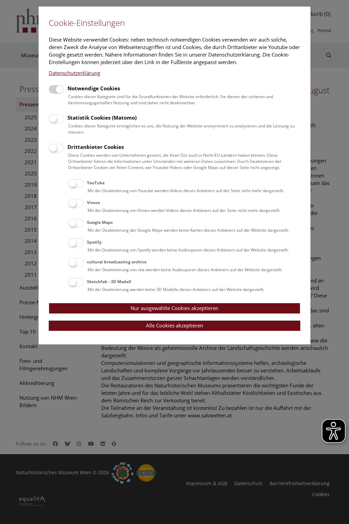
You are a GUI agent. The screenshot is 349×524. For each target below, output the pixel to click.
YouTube (96, 183)
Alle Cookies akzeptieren (174, 325)
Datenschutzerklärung (74, 73)
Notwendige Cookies (93, 88)
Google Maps (100, 222)
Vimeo (93, 202)
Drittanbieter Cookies (95, 146)
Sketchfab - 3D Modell (109, 281)
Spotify (94, 242)
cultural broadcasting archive (117, 262)
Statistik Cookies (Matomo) (102, 117)
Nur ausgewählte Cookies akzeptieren (174, 308)
